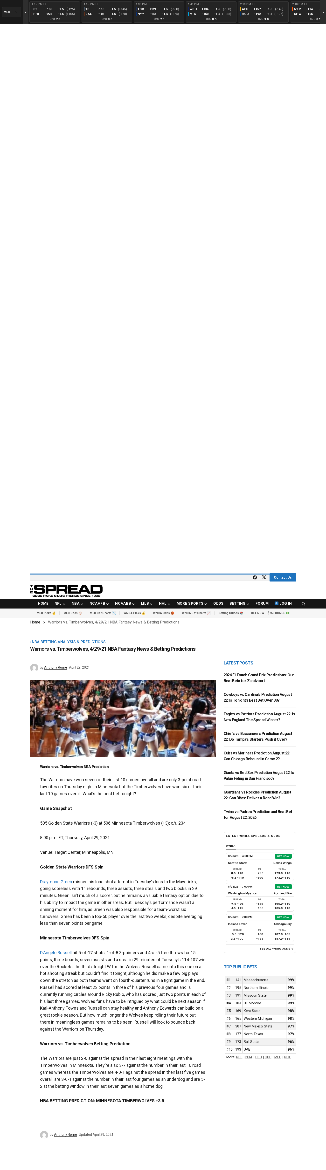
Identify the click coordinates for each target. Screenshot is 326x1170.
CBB (268, 1057)
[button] (303, 604)
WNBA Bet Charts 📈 (196, 613)
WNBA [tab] (231, 846)
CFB (258, 1057)
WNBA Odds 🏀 (163, 613)
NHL (287, 1057)
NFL (239, 1057)
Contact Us (283, 577)
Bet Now (283, 856)
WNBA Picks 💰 (134, 613)
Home (35, 622)
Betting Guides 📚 (230, 613)
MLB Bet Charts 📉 (103, 613)
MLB (277, 1057)
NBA (248, 1057)
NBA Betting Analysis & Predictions (69, 642)
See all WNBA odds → (277, 948)
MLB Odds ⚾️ (72, 613)
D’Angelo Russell (56, 952)
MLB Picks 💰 (46, 613)
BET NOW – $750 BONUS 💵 (270, 613)
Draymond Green (56, 881)
